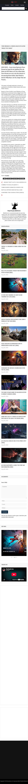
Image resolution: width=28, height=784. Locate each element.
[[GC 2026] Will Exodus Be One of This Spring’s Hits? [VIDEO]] (14, 431)
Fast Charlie (10, 178)
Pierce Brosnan (21, 178)
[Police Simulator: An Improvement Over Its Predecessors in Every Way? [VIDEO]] (14, 333)
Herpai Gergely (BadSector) (14, 211)
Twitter (12, 5)
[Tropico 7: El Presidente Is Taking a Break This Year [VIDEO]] (14, 236)
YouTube (22, 5)
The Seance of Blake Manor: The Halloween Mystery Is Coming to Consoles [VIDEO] (13, 393)
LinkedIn (17, 5)
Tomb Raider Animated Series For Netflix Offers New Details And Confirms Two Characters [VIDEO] (12, 190)
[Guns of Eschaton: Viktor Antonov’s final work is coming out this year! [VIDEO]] (14, 309)
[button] (11, 557)
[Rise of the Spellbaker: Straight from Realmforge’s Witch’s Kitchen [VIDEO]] (14, 260)
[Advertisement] (14, 26)
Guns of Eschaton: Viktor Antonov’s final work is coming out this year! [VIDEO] (13, 320)
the (13, 166)
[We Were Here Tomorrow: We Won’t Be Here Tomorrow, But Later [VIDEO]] (14, 285)
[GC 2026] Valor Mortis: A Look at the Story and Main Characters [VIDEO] (13, 466)
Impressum (16, 781)
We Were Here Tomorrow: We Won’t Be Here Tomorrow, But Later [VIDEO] (11, 296)
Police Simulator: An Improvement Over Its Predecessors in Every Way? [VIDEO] (11, 344)
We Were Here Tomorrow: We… (9, 551)
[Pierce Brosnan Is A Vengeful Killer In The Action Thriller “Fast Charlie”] (14, 58)
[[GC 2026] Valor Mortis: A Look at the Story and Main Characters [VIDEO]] (14, 455)
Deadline (7, 175)
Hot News (4, 526)
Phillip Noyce (15, 178)
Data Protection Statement (23, 781)
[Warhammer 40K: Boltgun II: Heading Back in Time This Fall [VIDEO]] (14, 358)
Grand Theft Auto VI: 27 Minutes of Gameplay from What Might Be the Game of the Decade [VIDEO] (13, 417)
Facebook (7, 5)
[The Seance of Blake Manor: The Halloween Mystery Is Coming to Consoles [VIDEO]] (14, 382)
